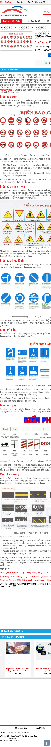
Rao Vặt (20, 2)
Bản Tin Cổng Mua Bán (37, 2)
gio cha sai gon (23, 732)
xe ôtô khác (40, 28)
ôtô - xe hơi (30, 28)
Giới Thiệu (40, 728)
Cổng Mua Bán (5, 2)
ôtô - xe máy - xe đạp (16, 28)
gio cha (2, 732)
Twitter (46, 63)
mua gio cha (11, 732)
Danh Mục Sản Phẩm (11, 21)
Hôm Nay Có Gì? (33, 21)
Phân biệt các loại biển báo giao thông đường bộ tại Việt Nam (25, 572)
